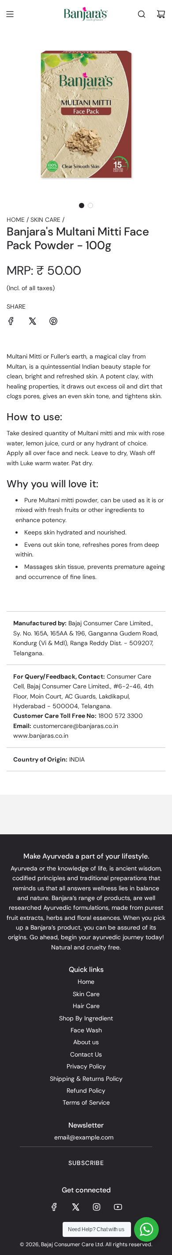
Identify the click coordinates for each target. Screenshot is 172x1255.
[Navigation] (9, 14)
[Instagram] (96, 1207)
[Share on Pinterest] (53, 322)
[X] (75, 1207)
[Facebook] (54, 1207)
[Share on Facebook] (11, 322)
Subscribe (86, 1163)
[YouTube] (117, 1207)
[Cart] (161, 14)
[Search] (141, 14)
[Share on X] (32, 322)
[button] (81, 205)
